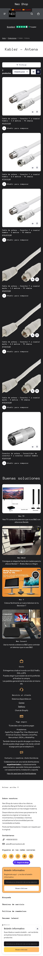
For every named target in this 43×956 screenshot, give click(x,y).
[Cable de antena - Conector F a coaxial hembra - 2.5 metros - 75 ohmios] (21, 152)
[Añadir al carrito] (37, 112)
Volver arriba (9, 787)
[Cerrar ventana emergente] (37, 928)
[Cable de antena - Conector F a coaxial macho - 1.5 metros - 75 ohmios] (21, 264)
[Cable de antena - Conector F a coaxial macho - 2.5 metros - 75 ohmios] (21, 319)
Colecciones (12, 38)
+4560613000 (11, 839)
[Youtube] (17, 856)
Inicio (4, 38)
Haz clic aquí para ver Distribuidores (21, 773)
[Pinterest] (24, 856)
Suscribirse (21, 888)
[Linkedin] (31, 856)
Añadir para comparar (18, 128)
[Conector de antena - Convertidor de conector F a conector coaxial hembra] (21, 431)
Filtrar (23, 65)
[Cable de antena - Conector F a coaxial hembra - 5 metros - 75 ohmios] (21, 208)
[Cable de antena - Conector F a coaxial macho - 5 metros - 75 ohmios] (21, 375)
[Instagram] (11, 856)
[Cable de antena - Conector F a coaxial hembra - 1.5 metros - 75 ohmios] (21, 96)
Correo (21, 703)
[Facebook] (4, 856)
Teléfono (21, 707)
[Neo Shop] (12, 13)
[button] (31, 13)
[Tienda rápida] (33, 112)
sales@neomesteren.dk (15, 844)
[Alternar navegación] (4, 13)
